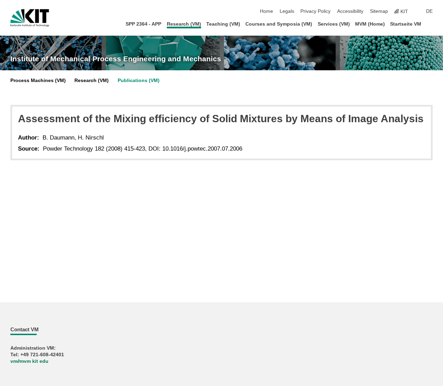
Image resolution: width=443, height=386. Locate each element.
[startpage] (430, 24)
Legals (287, 11)
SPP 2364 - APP (143, 24)
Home (266, 11)
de (429, 11)
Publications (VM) (139, 80)
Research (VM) (184, 24)
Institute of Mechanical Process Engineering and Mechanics (115, 59)
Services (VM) (334, 24)
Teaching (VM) (223, 24)
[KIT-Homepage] (29, 18)
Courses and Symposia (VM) (278, 24)
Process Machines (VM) (38, 80)
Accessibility (350, 11)
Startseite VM (405, 24)
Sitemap (379, 11)
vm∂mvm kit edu (29, 361)
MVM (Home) (370, 24)
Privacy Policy (315, 11)
